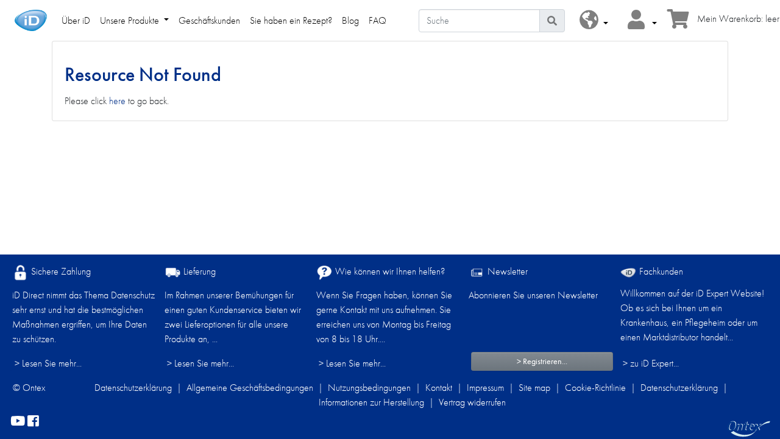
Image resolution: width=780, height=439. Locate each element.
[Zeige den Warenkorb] (678, 22)
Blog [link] (350, 20)
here (117, 100)
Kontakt (438, 387)
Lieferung (198, 271)
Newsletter (506, 271)
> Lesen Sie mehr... (48, 363)
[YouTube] (17, 422)
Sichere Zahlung (60, 271)
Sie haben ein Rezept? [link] (291, 20)
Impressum (485, 387)
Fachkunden (660, 271)
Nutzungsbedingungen (369, 387)
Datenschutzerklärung (133, 387)
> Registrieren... (542, 361)
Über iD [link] (76, 20)
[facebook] (33, 422)
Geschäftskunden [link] (209, 20)
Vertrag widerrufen (472, 402)
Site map (534, 387)
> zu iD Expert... (651, 363)
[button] (594, 20)
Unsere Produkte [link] (130, 20)
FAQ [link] (377, 20)
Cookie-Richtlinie (595, 387)
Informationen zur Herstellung (371, 402)
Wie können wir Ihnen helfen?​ (389, 271)
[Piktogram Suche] (552, 20)
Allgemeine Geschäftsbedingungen (249, 387)
